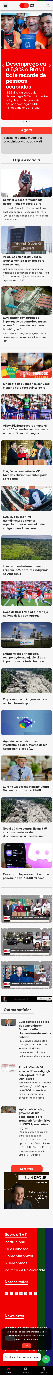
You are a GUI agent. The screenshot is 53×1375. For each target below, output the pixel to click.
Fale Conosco (17, 1249)
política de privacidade (26, 1339)
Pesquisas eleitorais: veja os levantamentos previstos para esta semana (23, 261)
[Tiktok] (30, 1293)
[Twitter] (21, 1293)
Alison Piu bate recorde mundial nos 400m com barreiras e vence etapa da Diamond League (25, 429)
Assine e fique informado (26, 1328)
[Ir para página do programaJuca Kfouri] (26, 1001)
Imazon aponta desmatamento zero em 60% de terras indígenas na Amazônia (25, 570)
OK (26, 1346)
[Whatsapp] (11, 1293)
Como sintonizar (19, 1256)
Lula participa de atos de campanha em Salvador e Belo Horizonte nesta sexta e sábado (35, 1029)
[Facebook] (25, 1293)
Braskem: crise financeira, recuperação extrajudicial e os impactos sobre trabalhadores (24, 657)
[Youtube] (6, 1293)
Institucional (15, 1242)
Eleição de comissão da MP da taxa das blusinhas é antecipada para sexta (25, 475)
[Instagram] (16, 1293)
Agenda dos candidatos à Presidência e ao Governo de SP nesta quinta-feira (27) (25, 745)
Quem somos (16, 1263)
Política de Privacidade (25, 1270)
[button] (5, 5)
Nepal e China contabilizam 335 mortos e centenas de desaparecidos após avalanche (25, 832)
